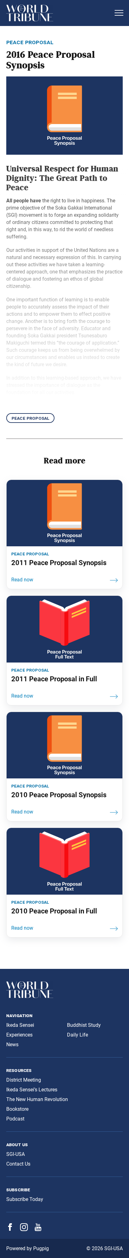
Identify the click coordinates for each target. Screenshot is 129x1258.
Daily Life (77, 1035)
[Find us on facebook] (10, 1229)
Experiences (19, 1035)
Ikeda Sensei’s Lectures (31, 1090)
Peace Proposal (30, 418)
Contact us (18, 1164)
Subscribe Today (24, 1199)
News (12, 1044)
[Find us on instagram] (24, 1229)
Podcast (15, 1119)
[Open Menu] (119, 13)
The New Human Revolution (37, 1099)
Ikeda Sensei (20, 1025)
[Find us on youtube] (38, 1229)
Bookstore (17, 1109)
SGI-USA (15, 1154)
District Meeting (23, 1080)
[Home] (58, 13)
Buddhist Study (84, 1025)
